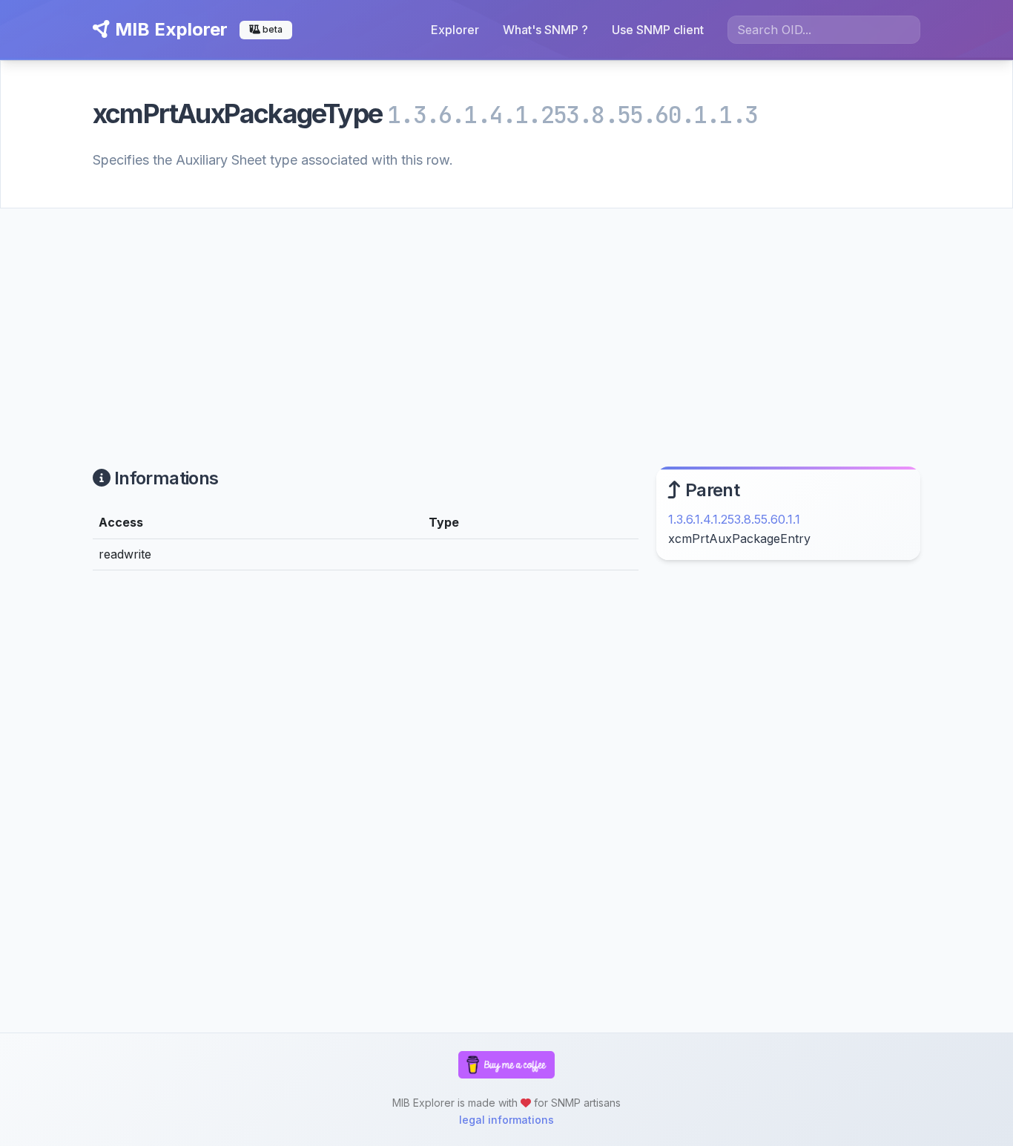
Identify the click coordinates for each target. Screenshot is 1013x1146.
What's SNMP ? (545, 29)
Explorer (455, 29)
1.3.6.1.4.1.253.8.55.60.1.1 (734, 519)
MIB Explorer (169, 29)
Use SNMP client (658, 29)
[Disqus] (366, 787)
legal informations (506, 1119)
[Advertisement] (506, 320)
